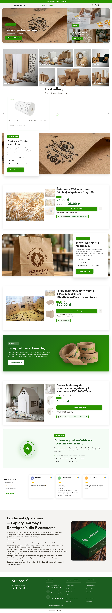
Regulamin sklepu (70, 592)
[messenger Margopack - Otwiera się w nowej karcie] (20, 588)
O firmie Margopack (90, 585)
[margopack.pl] (64, 605)
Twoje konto (88, 595)
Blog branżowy (89, 592)
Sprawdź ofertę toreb (84, 271)
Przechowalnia (89, 601)
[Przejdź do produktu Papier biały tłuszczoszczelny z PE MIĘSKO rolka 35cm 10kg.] (28, 108)
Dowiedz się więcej (16, 362)
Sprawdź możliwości (15, 170)
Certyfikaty (68, 601)
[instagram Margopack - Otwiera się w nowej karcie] (24, 588)
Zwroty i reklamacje (70, 588)
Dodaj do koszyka (78, 208)
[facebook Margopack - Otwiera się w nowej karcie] (16, 588)
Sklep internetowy (54, 610)
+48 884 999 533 (56, 587)
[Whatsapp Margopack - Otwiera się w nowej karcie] (27, 588)
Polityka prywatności (70, 595)
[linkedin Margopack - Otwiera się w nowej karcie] (13, 588)
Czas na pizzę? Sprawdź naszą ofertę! (56, 2)
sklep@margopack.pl (56, 593)
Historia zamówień (90, 598)
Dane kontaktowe (89, 588)
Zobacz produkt (26, 116)
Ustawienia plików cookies (72, 598)
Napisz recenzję (10, 493)
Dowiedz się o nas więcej (14, 565)
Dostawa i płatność (70, 585)
